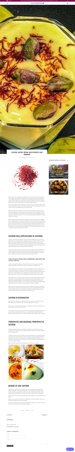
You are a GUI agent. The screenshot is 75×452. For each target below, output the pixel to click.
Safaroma (10, 260)
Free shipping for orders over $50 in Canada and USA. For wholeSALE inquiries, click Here (39, 0)
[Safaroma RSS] (67, 160)
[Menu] (7, 3)
